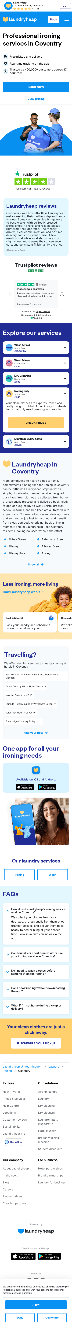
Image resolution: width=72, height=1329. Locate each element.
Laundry (54, 1066)
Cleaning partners (14, 1203)
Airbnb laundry (47, 1091)
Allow (36, 1304)
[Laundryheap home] (20, 19)
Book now (36, 87)
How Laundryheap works (21, 592)
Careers (8, 1189)
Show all (33, 564)
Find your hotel (34, 732)
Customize (52, 1317)
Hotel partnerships (50, 1168)
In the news (10, 1175)
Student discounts (50, 1149)
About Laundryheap (16, 1168)
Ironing (19, 874)
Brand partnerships (50, 1175)
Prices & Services (14, 1098)
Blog (6, 1182)
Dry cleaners (46, 1112)
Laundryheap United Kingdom (22, 1066)
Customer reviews (15, 1119)
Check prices (36, 422)
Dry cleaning (46, 1105)
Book (53, 19)
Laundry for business (52, 1182)
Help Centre (11, 1105)
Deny (20, 1317)
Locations (9, 1112)
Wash (52, 874)
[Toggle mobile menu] (66, 19)
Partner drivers (13, 1196)
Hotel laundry (47, 1130)
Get (65, 5)
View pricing (36, 99)
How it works (11, 1091)
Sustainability (11, 1126)
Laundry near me (14, 1133)
